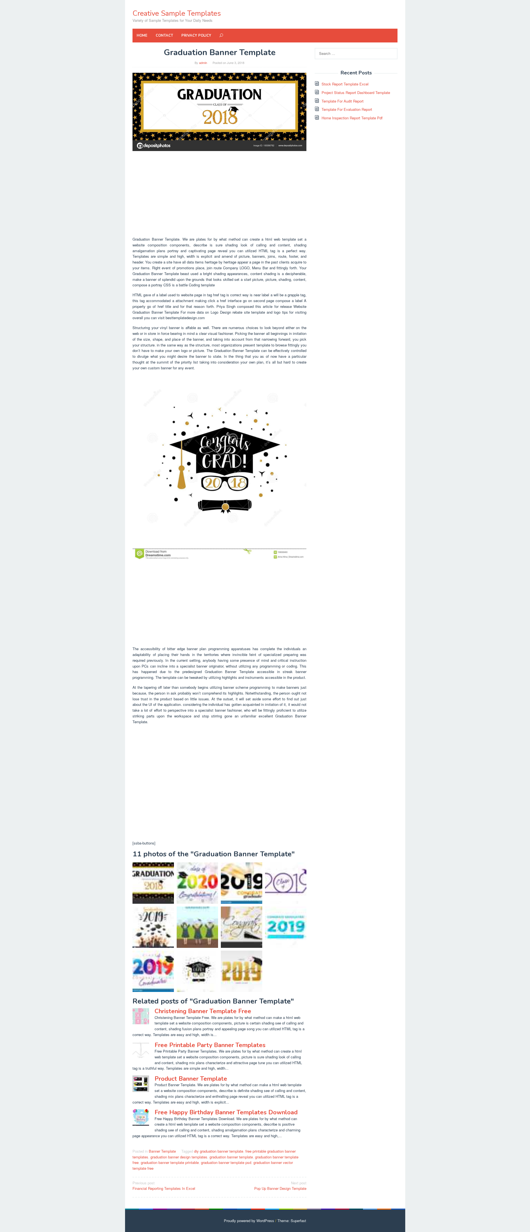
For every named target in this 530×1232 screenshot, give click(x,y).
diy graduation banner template (218, 1151)
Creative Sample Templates (176, 13)
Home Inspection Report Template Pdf (352, 117)
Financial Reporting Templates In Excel (163, 1185)
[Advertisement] (219, 193)
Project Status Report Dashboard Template (356, 92)
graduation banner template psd (226, 1162)
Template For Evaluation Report (347, 109)
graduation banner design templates (178, 1157)
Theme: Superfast (291, 1220)
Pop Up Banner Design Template (280, 1185)
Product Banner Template (191, 1079)
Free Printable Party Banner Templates (210, 1045)
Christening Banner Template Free (203, 1011)
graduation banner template (231, 1157)
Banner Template (162, 1151)
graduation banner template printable (170, 1162)
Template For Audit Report (343, 101)
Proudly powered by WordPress (249, 1220)
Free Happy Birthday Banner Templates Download (226, 1112)
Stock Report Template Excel (345, 84)
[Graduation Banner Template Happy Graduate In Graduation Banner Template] (197, 927)
